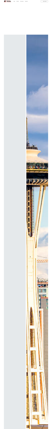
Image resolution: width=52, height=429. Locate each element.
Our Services (22, 1)
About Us (18, 1)
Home (14, 1)
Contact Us (26, 1)
